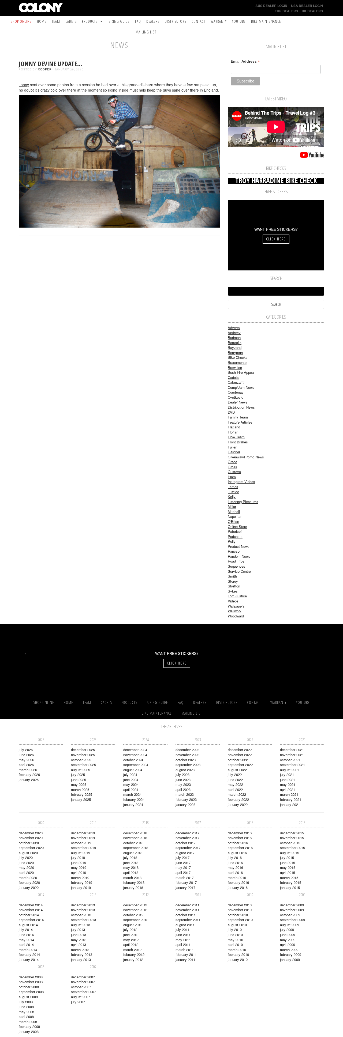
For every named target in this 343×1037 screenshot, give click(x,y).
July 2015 (287, 857)
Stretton (234, 586)
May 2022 (235, 784)
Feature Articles (240, 422)
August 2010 (237, 924)
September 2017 (188, 847)
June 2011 (183, 934)
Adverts (234, 327)
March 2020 (28, 877)
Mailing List (146, 32)
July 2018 (130, 857)
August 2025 (80, 769)
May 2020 (26, 867)
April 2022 (235, 789)
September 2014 (31, 919)
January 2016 (238, 887)
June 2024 (130, 779)
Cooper (44, 69)
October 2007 (81, 986)
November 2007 (83, 981)
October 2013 (81, 914)
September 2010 (240, 919)
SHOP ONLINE (21, 21)
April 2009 (287, 944)
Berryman (235, 352)
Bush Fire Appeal (241, 372)
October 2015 (290, 842)
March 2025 (80, 789)
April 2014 (26, 944)
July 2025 (78, 774)
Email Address (245, 61)
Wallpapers (236, 606)
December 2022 (240, 749)
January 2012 (133, 959)
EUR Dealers (286, 11)
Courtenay (236, 392)
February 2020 (29, 882)
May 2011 (183, 939)
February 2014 (29, 954)
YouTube (239, 21)
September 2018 (135, 847)
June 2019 (78, 862)
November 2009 (292, 909)
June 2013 (78, 934)
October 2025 (81, 759)
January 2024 (133, 804)
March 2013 (80, 949)
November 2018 (135, 837)
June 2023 (183, 779)
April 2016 (235, 872)
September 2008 (31, 991)
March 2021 (289, 794)
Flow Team (236, 436)
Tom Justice (237, 595)
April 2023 (183, 789)
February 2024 (133, 799)
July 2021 (287, 774)
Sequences (236, 566)
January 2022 (238, 804)
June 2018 (130, 862)
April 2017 (183, 872)
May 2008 (26, 1011)
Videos (233, 601)
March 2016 (237, 877)
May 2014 (26, 939)
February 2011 (186, 954)
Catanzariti (236, 382)
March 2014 (28, 949)
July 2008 (26, 1001)
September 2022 (240, 764)
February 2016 (238, 882)
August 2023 (185, 769)
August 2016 (237, 852)
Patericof (235, 531)
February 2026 (29, 774)
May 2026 (26, 759)
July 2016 (235, 857)
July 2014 (26, 929)
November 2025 (83, 754)
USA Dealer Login (307, 5)
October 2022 (238, 759)
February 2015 (290, 882)
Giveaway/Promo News (246, 456)
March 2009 (289, 949)
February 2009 (290, 954)
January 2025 (81, 799)
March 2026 (28, 769)
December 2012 (135, 904)
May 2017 (183, 867)
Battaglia (234, 342)
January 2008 (29, 1031)
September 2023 (188, 764)
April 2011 (183, 944)
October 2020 (29, 842)
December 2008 (31, 976)
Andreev (234, 332)
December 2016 (240, 832)
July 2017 (182, 857)
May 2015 (287, 867)
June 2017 (183, 862)
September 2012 (135, 919)
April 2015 (287, 872)
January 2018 (133, 887)
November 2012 (135, 909)
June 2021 (287, 779)
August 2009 (289, 924)
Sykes (233, 591)
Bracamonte (237, 362)
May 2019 (78, 867)
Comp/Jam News (241, 387)
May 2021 (287, 784)
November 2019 (83, 837)
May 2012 (131, 939)
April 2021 (287, 789)
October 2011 (186, 914)
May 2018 (131, 867)
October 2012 (133, 914)
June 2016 (235, 862)
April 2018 (130, 872)
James (233, 486)
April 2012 (130, 944)
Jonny (24, 84)
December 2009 (292, 904)
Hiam (232, 476)
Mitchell (234, 511)
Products (90, 21)
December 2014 (31, 904)
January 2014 (29, 959)
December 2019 (83, 832)
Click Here (276, 239)
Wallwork (234, 610)
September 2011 (188, 919)
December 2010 (240, 904)
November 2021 (292, 754)
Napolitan (235, 516)
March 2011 (185, 949)
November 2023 (187, 754)
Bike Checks (238, 357)
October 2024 (133, 759)
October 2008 (29, 986)
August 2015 (289, 852)
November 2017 (187, 837)
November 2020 (31, 837)
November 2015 (292, 837)
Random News (239, 556)
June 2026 (26, 754)
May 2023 (183, 784)
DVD (231, 412)
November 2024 (135, 754)
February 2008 (29, 1026)
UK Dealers (312, 11)
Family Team (238, 417)
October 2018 (133, 842)
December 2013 (83, 904)
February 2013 (81, 954)
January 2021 (290, 804)
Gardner (234, 451)
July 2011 (182, 929)
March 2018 (132, 877)
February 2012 (133, 954)
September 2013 (83, 919)
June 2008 (26, 1006)
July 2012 (130, 929)
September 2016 (240, 847)
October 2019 (81, 842)
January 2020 (29, 887)
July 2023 (182, 774)
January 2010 (238, 959)
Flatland (234, 426)
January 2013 (81, 959)
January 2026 (29, 779)
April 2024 (130, 789)
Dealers (152, 21)
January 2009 (290, 959)
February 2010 (238, 954)
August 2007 (80, 996)
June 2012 (130, 934)
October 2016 (238, 842)
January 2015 (290, 887)
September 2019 (83, 847)
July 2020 (26, 857)
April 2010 (235, 944)
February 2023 (186, 799)
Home (41, 21)
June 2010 (235, 934)
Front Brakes (238, 441)
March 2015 (289, 877)
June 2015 (287, 862)
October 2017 (186, 842)
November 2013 (83, 909)
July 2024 (130, 774)
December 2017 (187, 832)
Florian (233, 432)
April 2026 (26, 764)
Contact (198, 21)
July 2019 (78, 857)
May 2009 (287, 939)
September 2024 (135, 764)
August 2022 (237, 769)
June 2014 (26, 934)
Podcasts (235, 536)
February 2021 (290, 799)
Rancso (234, 551)
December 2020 (31, 832)
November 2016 (240, 837)
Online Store (237, 526)
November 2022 (240, 754)
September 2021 (292, 764)
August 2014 (28, 924)
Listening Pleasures (243, 501)
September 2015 (292, 847)
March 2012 (132, 949)
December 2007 (83, 976)
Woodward (236, 616)
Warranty (219, 21)
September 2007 (83, 991)
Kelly (232, 496)
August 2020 (28, 852)
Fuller (232, 447)
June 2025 (78, 779)
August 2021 (289, 769)
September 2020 (31, 847)
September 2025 (83, 764)
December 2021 (292, 749)
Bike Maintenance (266, 21)
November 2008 (31, 981)
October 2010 (238, 914)
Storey (233, 581)
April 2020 (26, 872)
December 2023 (187, 749)
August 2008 (28, 996)
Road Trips (236, 561)
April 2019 (78, 872)
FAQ (138, 21)
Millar (232, 506)
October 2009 (290, 914)
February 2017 (186, 882)
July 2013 (78, 929)
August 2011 (185, 924)
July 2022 (235, 774)
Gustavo (234, 471)
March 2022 (237, 794)
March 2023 (185, 794)
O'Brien (233, 521)
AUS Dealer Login (271, 5)
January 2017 (185, 887)
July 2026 (26, 749)
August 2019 (80, 852)
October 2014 (29, 914)
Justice (233, 491)
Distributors (175, 21)
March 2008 (28, 1021)
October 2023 (186, 759)
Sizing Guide (119, 21)
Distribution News (241, 407)
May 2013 (78, 939)
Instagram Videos (241, 481)
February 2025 (81, 794)
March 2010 (237, 949)
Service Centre (239, 571)
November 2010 (240, 909)
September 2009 (292, 919)
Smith (232, 576)
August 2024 (132, 769)
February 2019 (81, 882)
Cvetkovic (235, 397)
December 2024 (135, 749)
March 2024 (132, 794)
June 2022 (235, 779)
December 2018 (135, 832)
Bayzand (234, 347)
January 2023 (185, 804)
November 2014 (31, 909)
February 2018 (133, 882)
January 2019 (81, 887)
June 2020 (26, 862)
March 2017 (185, 877)
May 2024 (131, 784)
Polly (232, 541)
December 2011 (187, 904)
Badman (234, 337)
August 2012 (132, 924)
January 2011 (185, 959)
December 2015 (292, 832)
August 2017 (185, 852)
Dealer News (237, 402)
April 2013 (78, 944)
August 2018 (132, 852)
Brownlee (235, 367)
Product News (238, 546)
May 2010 (235, 939)
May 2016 (235, 867)
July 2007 (78, 1001)
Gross (232, 466)
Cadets (71, 21)
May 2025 (78, 784)
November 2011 (187, 909)
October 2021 (290, 759)
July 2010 (235, 929)
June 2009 (287, 934)
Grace (232, 461)
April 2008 (26, 1016)
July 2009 (287, 929)
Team (56, 21)
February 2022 (238, 799)
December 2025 (83, 749)
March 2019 (80, 877)
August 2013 (80, 924)
